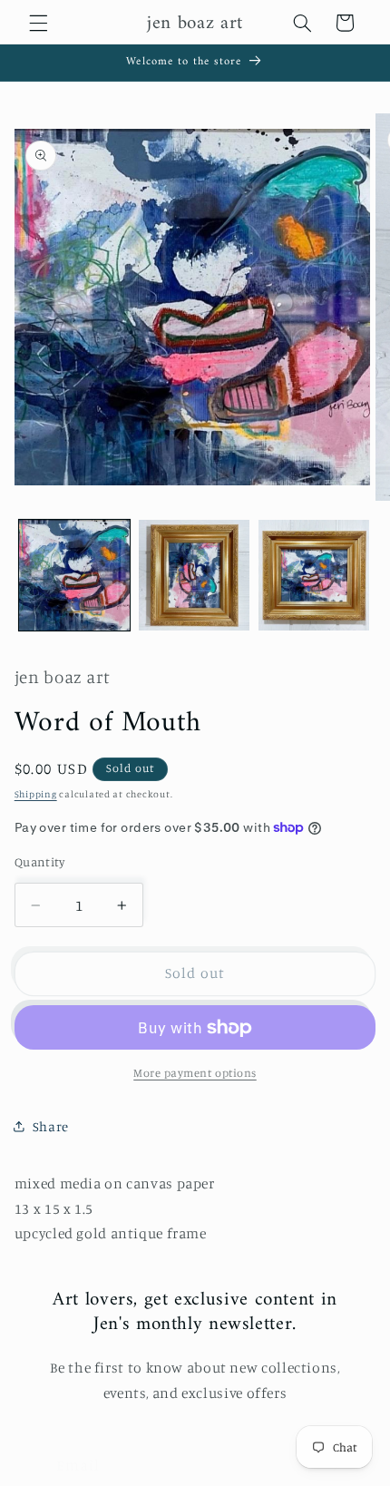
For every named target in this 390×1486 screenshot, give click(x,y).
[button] (38, 23)
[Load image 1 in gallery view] (74, 575)
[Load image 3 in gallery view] (313, 575)
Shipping (36, 793)
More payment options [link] (195, 1073)
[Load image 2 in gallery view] (194, 575)
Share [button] (51, 1126)
